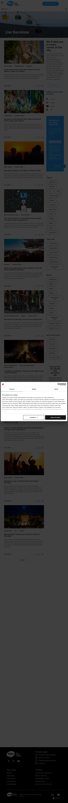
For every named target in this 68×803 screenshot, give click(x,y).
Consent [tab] (11, 389)
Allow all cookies (55, 417)
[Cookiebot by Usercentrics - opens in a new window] (59, 384)
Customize (33, 417)
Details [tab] (34, 389)
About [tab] (56, 389)
